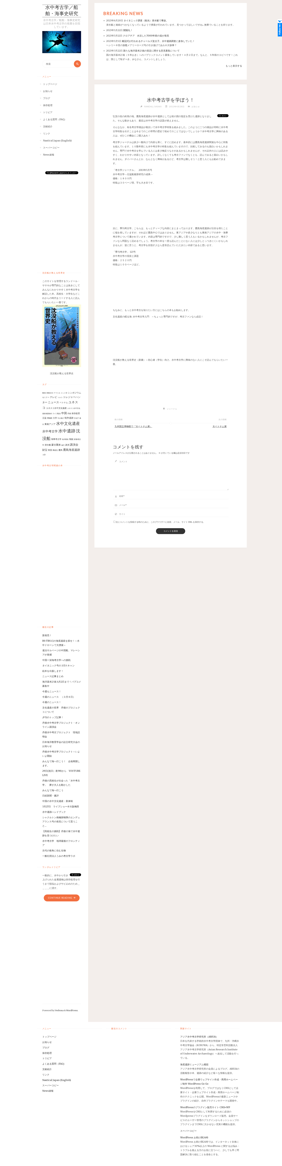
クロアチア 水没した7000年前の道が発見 (146, 35)
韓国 (50, 450)
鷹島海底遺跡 (71, 450)
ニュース (53, 402)
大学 (55, 418)
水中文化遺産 (68, 423)
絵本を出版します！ (52, 670)
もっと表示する (234, 65)
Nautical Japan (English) (56, 1080)
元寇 (44, 418)
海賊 (71, 439)
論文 (63, 445)
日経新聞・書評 (50, 795)
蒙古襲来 (56, 444)
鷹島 (60, 450)
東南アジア (50, 424)
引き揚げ (61, 418)
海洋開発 (65, 439)
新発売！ (48, 635)
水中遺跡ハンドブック (54, 811)
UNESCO (49, 393)
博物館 (49, 418)
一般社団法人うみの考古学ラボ (58, 855)
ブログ (45, 1047)
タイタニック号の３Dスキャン (58, 665)
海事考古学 (56, 439)
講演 (67, 445)
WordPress (72, 1010)
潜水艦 (48, 445)
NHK (44, 393)
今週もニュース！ (51, 691)
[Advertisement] (61, 220)
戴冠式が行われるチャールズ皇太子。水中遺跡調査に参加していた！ (158, 41)
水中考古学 (50, 431)
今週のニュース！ (51, 702)
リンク (45, 1074)
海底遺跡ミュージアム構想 (194, 1064)
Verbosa (59, 1010)
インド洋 (64, 393)
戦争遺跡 (69, 417)
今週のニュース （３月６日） (58, 696)
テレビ (53, 397)
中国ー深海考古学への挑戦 (56, 660)
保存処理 (76, 413)
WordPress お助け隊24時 (194, 1137)
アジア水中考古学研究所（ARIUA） (199, 1036)
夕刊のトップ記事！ (52, 717)
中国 (64, 413)
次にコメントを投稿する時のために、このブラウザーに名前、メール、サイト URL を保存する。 (160, 522)
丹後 (69, 413)
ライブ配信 (57, 414)
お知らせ (196, 106)
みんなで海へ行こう (52, 790)
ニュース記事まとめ (52, 676)
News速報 (47, 1090)
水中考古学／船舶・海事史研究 (61, 10)
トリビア (47, 1058)
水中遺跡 (66, 431)
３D (44, 455)
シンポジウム (74, 392)
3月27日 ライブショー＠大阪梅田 (61, 806)
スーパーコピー (50, 1085)
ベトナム (64, 402)
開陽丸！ (128, 30)
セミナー (45, 397)
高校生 (55, 450)
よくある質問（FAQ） (54, 1063)
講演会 (74, 444)
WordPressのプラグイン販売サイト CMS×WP (205, 1107)
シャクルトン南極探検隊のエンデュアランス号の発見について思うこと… (61, 821)
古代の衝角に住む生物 (54, 850)
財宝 (44, 450)
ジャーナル (172, 409)
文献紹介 (47, 1069)
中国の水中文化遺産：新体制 (57, 801)
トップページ (49, 1036)
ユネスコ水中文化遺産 (56, 408)
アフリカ (57, 393)
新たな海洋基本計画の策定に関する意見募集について (151, 50)
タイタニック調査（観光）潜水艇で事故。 (146, 20)
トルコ (60, 397)
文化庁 (76, 418)
